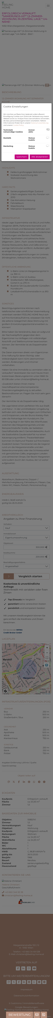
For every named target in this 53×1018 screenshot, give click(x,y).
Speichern (21, 157)
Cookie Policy (18, 125)
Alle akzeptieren (39, 157)
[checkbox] (48, 129)
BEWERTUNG (19, 1015)
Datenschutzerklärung (39, 123)
